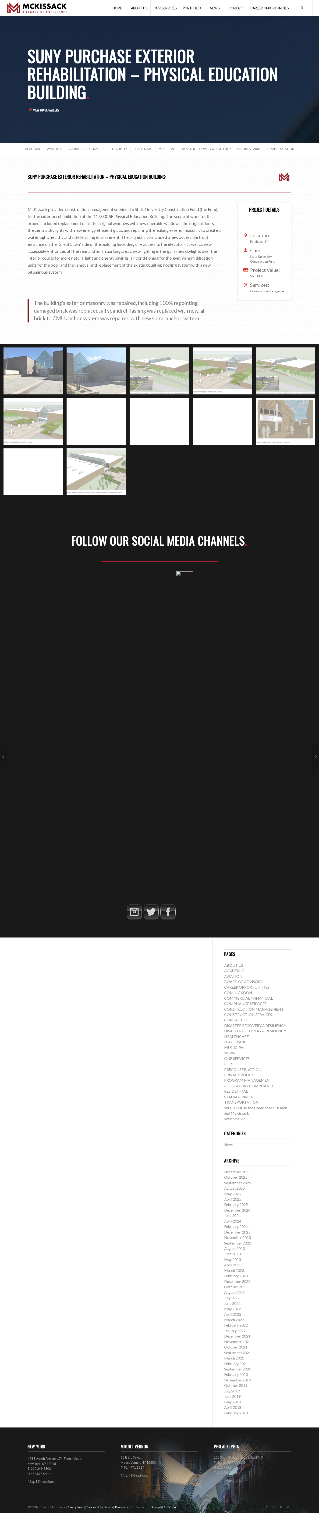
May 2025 (232, 1193)
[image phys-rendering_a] (287, 372)
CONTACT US (236, 1020)
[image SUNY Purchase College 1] (98, 372)
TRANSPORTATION (241, 1102)
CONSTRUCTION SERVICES (248, 1014)
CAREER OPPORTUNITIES (246, 987)
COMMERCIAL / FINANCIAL (248, 998)
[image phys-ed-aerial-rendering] (224, 372)
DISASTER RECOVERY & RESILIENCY (255, 1025)
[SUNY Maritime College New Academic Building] (3, 756)
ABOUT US (233, 965)
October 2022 (235, 1286)
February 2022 (236, 1325)
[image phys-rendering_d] (98, 423)
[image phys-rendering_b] (35, 423)
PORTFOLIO (235, 1064)
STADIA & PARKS (238, 1097)
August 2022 (234, 1292)
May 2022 (232, 1308)
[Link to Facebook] (266, 1506)
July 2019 (232, 1391)
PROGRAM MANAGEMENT (248, 1080)
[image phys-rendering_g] (287, 423)
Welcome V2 (234, 1118)
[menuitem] (117, 8)
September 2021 (237, 1352)
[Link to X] (280, 1506)
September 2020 (237, 1369)
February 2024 (236, 1226)
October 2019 (235, 1385)
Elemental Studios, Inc (164, 1507)
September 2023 (237, 1243)
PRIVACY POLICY (239, 1075)
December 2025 (237, 1172)
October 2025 (235, 1177)
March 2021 (234, 1358)
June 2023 (232, 1254)
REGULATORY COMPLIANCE (249, 1086)
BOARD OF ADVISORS (243, 981)
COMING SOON (238, 992)
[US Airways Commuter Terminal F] (315, 756)
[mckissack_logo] (37, 8)
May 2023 (232, 1259)
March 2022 (234, 1319)
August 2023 (234, 1248)
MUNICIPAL (234, 1047)
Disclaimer (122, 1507)
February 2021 (236, 1363)
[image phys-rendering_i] (98, 473)
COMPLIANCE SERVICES (245, 1003)
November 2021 (237, 1341)
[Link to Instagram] (273, 1506)
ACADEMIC (234, 970)
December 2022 (237, 1281)
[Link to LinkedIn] (287, 1506)
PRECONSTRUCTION (243, 1069)
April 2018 (232, 1407)
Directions (46, 1481)
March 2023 (234, 1270)
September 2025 (237, 1182)
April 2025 (232, 1199)
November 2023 (237, 1237)
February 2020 (236, 1374)
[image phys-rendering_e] (161, 423)
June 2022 (232, 1303)
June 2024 (232, 1215)
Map (31, 1481)
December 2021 (237, 1336)
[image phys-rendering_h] (35, 473)
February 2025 (236, 1204)
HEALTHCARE (236, 1036)
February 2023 (236, 1275)
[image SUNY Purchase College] (35, 372)
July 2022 (232, 1297)
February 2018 (236, 1413)
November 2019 (237, 1380)
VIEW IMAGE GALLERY (46, 109)
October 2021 (235, 1347)
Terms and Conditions (99, 1507)
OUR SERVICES (237, 1058)
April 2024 (232, 1221)
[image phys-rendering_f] (224, 423)
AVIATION (233, 976)
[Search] (302, 8)
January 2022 (235, 1330)
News (229, 1144)
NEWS (229, 1053)
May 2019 (232, 1402)
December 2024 (237, 1210)
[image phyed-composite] (161, 372)
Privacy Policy (75, 1507)
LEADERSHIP (235, 1042)
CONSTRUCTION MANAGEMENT (254, 1009)
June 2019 (232, 1396)
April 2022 (232, 1314)
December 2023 (237, 1232)
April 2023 (232, 1265)
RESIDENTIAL (236, 1091)
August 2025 (234, 1188)
